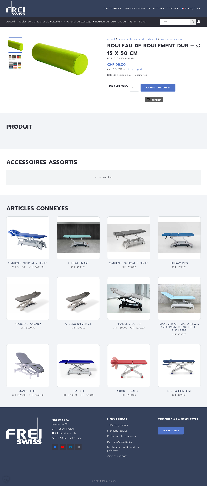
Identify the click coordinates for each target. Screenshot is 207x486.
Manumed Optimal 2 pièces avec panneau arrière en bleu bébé (179, 327)
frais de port (135, 69)
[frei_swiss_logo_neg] (15, 8)
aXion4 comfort (179, 391)
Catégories (111, 8)
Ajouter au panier (158, 87)
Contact (172, 8)
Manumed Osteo (129, 324)
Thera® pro (179, 263)
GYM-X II (78, 391)
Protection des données (121, 436)
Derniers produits (137, 8)
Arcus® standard (28, 324)
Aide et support (117, 456)
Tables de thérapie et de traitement (40, 22)
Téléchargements (117, 425)
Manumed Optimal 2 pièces (27, 263)
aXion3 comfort (128, 391)
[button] (191, 8)
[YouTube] (63, 447)
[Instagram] (78, 447)
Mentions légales (117, 431)
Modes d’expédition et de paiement (123, 448)
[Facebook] (55, 447)
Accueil (10, 22)
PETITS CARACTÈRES (119, 442)
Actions (158, 8)
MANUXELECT (28, 391)
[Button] (199, 21)
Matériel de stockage (78, 22)
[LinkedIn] (70, 447)
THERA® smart (78, 263)
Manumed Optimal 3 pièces (128, 263)
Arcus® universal (78, 324)
